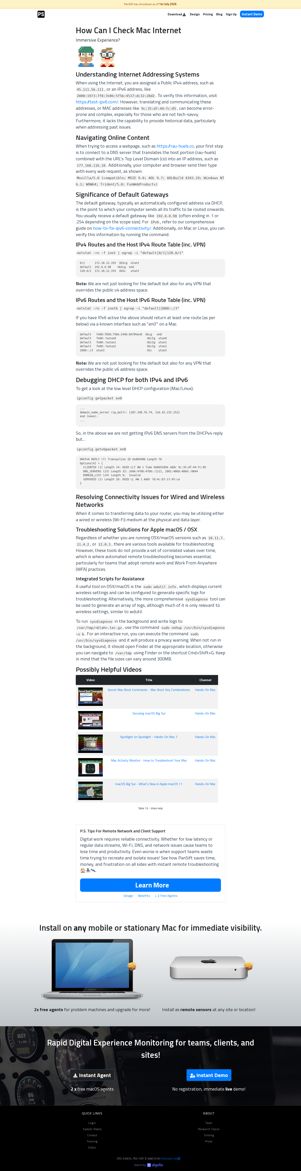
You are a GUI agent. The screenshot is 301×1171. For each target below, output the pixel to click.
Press (208, 1141)
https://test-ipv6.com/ (97, 101)
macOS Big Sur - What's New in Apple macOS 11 (148, 783)
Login (92, 1123)
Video (92, 1147)
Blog (219, 14)
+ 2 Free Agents (166, 895)
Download (175, 14)
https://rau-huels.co (175, 145)
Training (92, 1141)
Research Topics (209, 1129)
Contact (92, 1135)
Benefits (144, 895)
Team (208, 1123)
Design (195, 14)
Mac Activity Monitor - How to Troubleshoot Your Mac (149, 760)
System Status (92, 1129)
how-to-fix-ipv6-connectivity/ (122, 228)
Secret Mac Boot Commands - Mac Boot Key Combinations (149, 689)
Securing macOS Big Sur (148, 713)
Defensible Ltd (169, 1158)
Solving (209, 1135)
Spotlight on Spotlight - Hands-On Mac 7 (149, 736)
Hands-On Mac (205, 689)
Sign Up (231, 14)
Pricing (208, 14)
